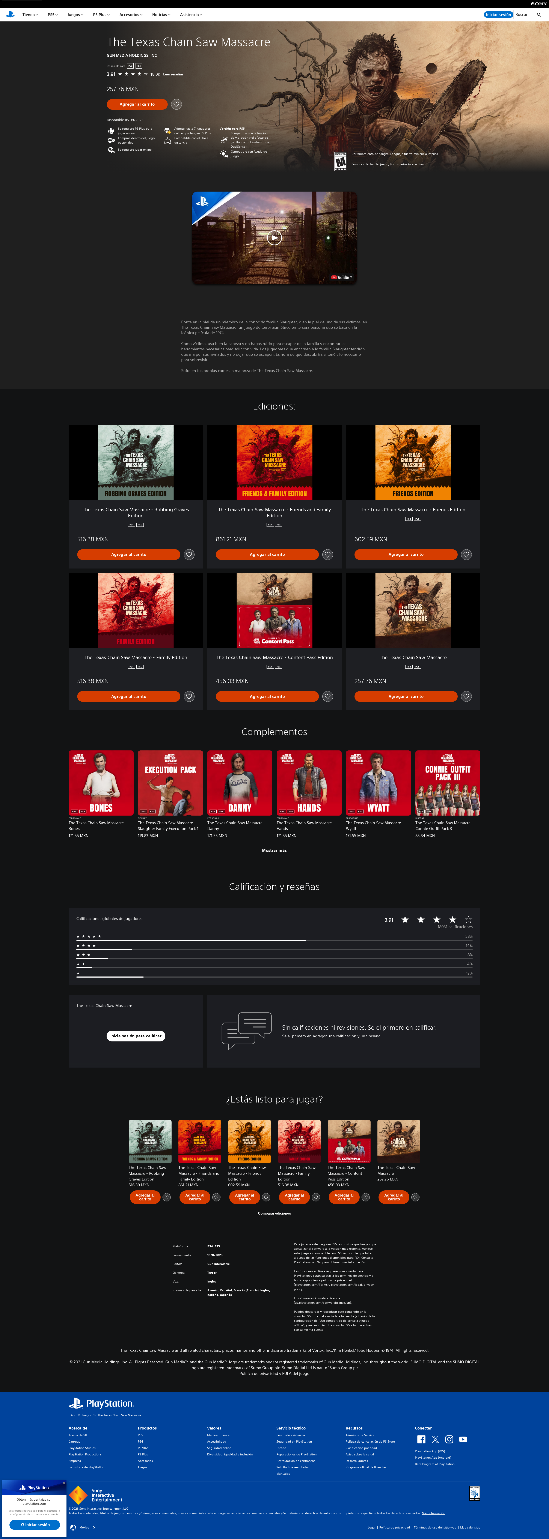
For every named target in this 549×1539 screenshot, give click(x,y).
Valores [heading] (214, 1428)
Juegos (74, 14)
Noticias (159, 14)
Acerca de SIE (78, 1435)
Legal (372, 1527)
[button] (274, 238)
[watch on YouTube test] (341, 277)
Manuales (283, 1474)
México (84, 1527)
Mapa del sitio (470, 1527)
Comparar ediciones (274, 1213)
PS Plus (99, 14)
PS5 (51, 14)
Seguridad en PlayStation (294, 1441)
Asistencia (189, 14)
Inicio (72, 1415)
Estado (281, 1448)
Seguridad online (219, 1448)
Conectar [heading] (423, 1428)
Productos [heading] (147, 1428)
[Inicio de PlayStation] (10, 14)
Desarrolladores (357, 1461)
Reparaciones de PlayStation (296, 1454)
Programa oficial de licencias (366, 1467)
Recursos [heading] (354, 1428)
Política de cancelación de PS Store (370, 1441)
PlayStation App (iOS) (430, 1451)
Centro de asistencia (290, 1435)
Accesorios (129, 14)
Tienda (29, 14)
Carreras (74, 1441)
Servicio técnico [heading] (291, 1428)
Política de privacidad (394, 1527)
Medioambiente (218, 1435)
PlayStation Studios (82, 1448)
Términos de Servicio (360, 1435)
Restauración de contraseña (295, 1461)
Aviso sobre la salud (360, 1454)
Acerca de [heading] (78, 1428)
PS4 (140, 1441)
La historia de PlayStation (86, 1467)
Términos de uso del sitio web (435, 1527)
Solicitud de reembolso (292, 1467)
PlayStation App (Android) (433, 1458)
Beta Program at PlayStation (434, 1464)
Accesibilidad (216, 1441)
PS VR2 (143, 1448)
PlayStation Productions (85, 1454)
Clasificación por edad (361, 1448)
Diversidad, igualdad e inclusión (230, 1454)
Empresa (75, 1461)
